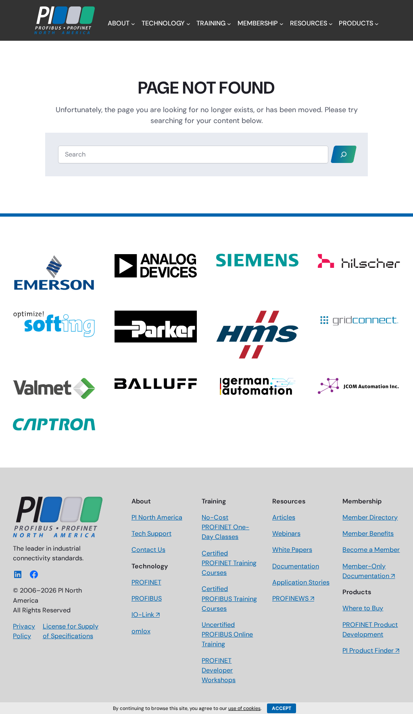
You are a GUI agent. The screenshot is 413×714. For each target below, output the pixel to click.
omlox (140, 631)
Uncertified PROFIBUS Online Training (227, 634)
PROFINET (146, 582)
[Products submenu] (377, 24)
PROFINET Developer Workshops (219, 670)
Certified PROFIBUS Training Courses (229, 598)
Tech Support (151, 533)
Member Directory (370, 517)
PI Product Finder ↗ (370, 650)
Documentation (295, 566)
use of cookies (244, 708)
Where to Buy (362, 608)
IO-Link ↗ (145, 614)
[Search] (343, 154)
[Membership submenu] (282, 24)
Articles (283, 517)
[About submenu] (133, 24)
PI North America (156, 517)
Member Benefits (368, 533)
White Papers (292, 549)
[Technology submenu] (188, 24)
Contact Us (148, 549)
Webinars (286, 533)
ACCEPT (281, 708)
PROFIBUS (146, 598)
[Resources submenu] (331, 24)
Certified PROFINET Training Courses (229, 563)
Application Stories (301, 582)
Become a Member (371, 549)
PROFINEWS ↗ (293, 598)
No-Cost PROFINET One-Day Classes (225, 527)
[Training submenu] (229, 24)
